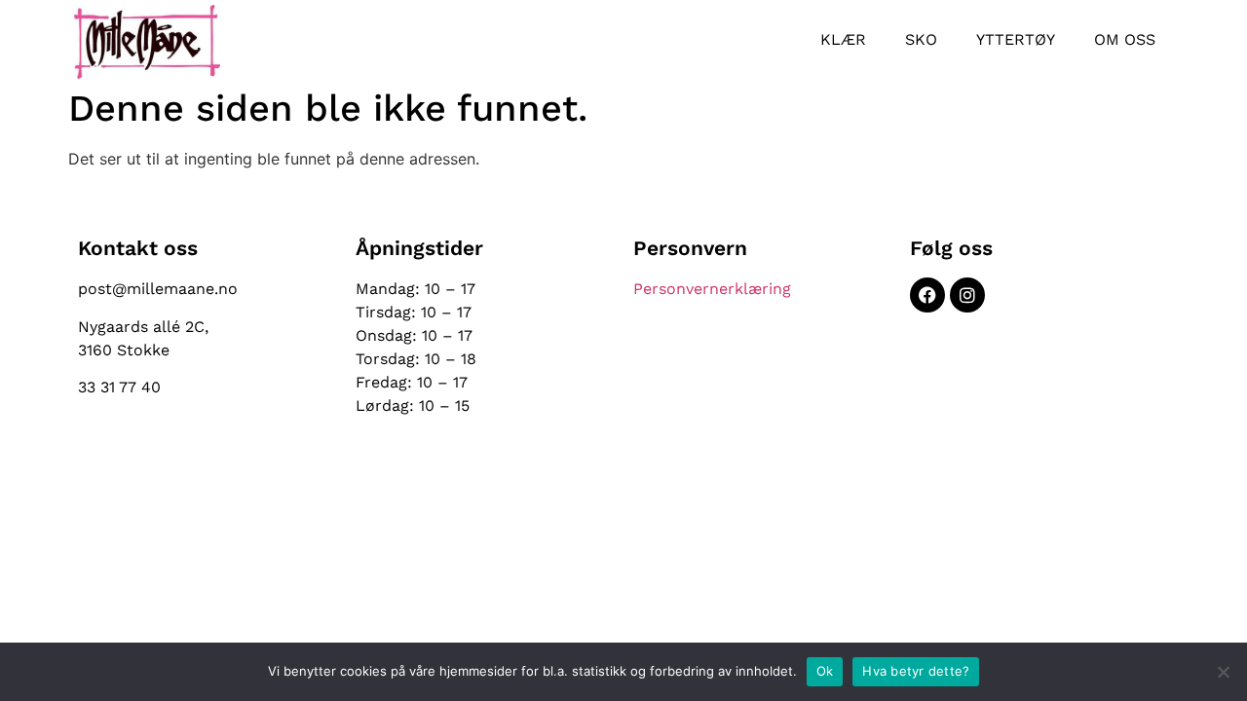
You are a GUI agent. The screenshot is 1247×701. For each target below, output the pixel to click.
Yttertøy (1015, 39)
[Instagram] (967, 295)
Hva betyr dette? (915, 671)
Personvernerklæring (712, 288)
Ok (825, 671)
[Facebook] (927, 295)
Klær (843, 39)
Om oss (1124, 39)
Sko (921, 39)
